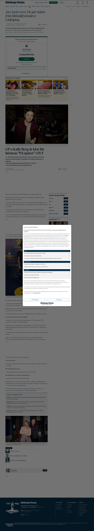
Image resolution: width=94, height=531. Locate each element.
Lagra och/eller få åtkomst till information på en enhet (34, 253)
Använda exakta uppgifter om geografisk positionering (34, 264)
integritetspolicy (36, 293)
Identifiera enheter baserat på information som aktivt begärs (36, 266)
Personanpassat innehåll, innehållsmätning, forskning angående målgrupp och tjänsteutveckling (42, 258)
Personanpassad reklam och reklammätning (32, 255)
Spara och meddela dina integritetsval (31, 277)
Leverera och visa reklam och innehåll (31, 274)
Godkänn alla (59, 299)
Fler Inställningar (35, 299)
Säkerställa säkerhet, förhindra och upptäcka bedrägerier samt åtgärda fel (38, 272)
